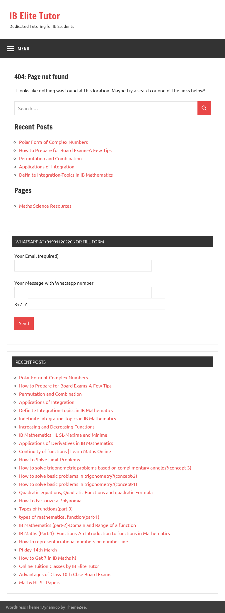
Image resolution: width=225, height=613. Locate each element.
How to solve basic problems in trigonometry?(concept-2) (78, 476)
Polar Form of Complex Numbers (53, 142)
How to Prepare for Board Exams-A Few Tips (65, 150)
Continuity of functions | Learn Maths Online (65, 451)
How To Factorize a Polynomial (51, 500)
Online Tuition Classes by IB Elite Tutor (59, 566)
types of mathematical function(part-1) (59, 517)
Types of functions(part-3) (46, 508)
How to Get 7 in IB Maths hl (47, 558)
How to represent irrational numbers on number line (73, 541)
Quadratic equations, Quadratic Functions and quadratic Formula (86, 492)
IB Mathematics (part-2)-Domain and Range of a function (77, 525)
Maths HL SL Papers (39, 582)
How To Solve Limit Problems (49, 459)
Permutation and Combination (50, 158)
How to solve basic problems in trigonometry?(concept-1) (78, 484)
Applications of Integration (46, 166)
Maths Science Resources (45, 206)
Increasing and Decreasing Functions (57, 426)
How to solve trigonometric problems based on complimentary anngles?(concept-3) (105, 467)
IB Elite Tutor (34, 16)
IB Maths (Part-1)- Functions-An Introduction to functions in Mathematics (94, 533)
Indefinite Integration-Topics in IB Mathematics (67, 418)
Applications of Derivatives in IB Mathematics (66, 443)
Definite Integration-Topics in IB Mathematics (66, 174)
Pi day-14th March (38, 549)
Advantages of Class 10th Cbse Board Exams (65, 574)
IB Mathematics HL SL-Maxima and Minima (63, 435)
